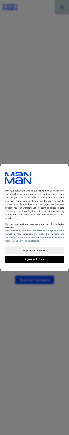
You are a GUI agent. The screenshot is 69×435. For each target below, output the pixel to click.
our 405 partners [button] (42, 191)
